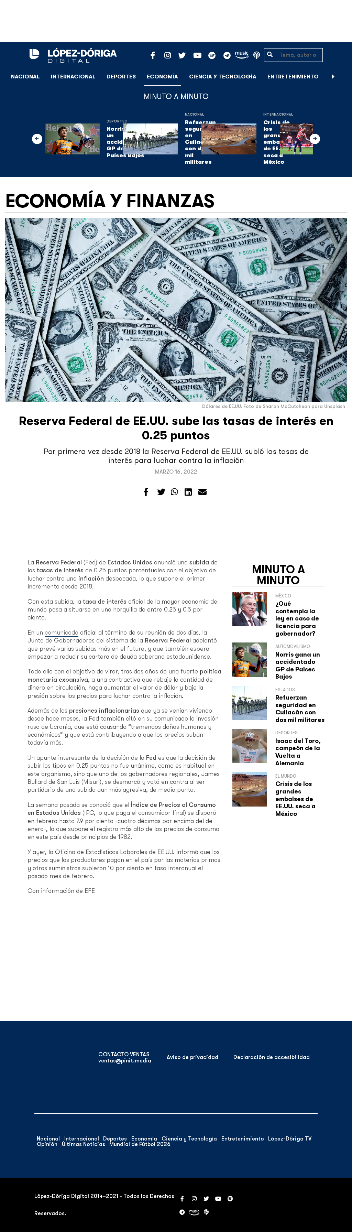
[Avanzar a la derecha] (333, 76)
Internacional (73, 77)
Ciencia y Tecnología (222, 77)
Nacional (25, 77)
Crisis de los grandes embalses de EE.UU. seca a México (295, 798)
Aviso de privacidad (192, 1057)
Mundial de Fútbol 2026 (139, 1144)
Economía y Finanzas (109, 201)
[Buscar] (343, 76)
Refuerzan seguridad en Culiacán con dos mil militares (299, 708)
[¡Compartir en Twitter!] (161, 492)
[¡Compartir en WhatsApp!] (174, 492)
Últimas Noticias (83, 1144)
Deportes (121, 77)
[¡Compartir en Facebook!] (145, 492)
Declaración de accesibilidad (271, 1057)
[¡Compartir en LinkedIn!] (188, 492)
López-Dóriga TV (289, 1139)
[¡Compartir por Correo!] (202, 492)
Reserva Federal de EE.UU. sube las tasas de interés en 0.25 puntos (176, 428)
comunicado (61, 632)
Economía (162, 77)
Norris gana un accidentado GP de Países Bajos (297, 665)
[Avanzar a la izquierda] (37, 139)
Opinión (47, 1144)
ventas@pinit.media (124, 1060)
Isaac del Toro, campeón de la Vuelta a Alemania (298, 752)
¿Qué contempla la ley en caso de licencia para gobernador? (297, 618)
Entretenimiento (293, 77)
